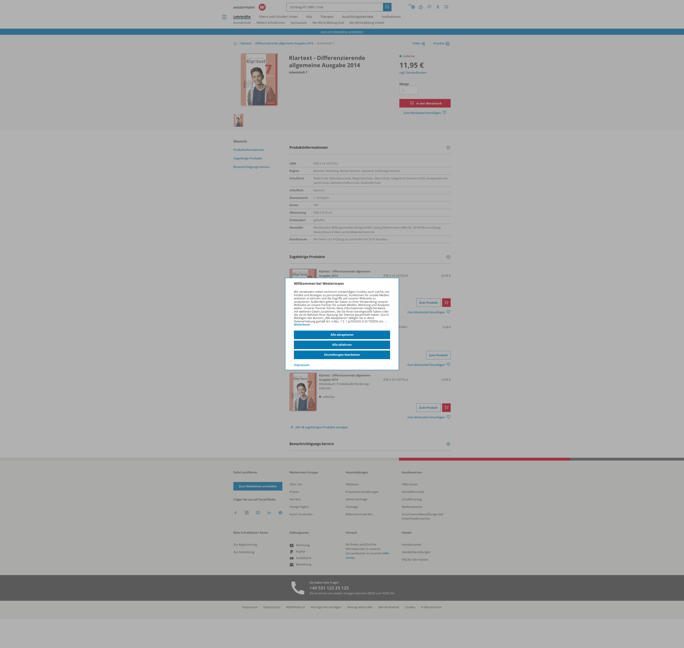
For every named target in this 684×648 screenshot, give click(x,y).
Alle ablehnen (342, 345)
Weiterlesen (302, 324)
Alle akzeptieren (342, 335)
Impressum (301, 365)
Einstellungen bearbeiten (342, 355)
